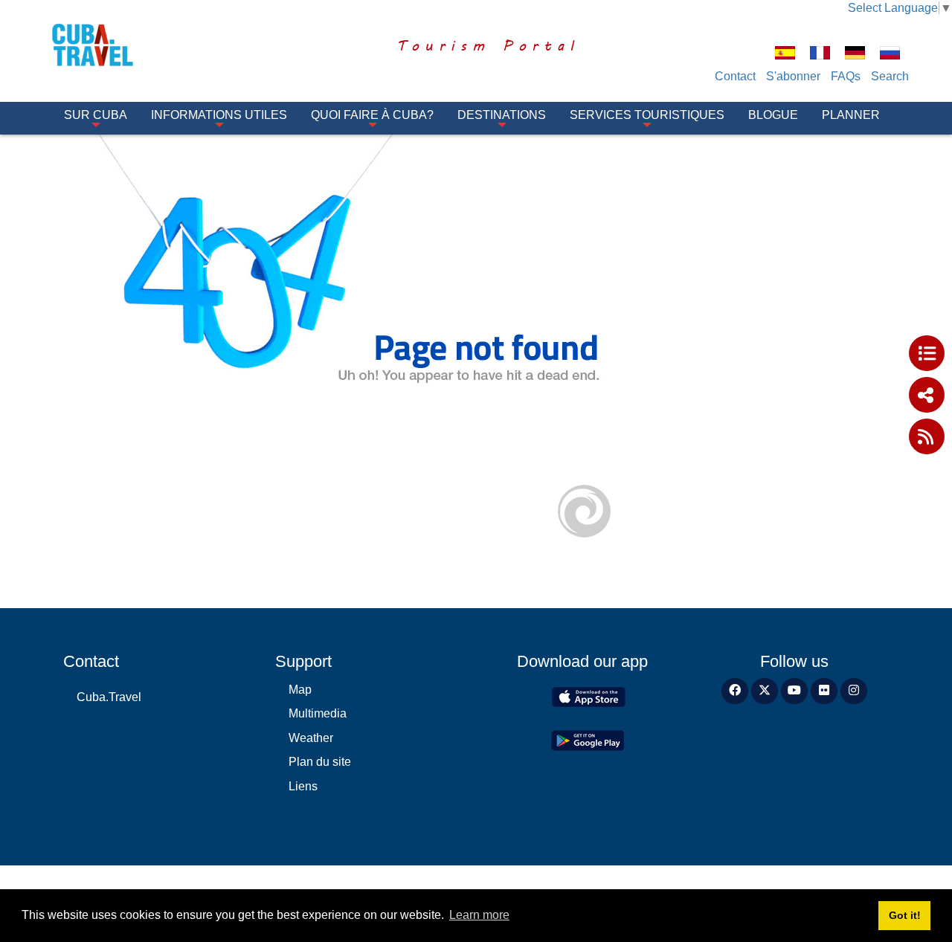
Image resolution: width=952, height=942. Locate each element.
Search (890, 76)
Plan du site (320, 761)
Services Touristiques (647, 115)
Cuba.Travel (109, 697)
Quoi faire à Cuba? (372, 115)
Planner (851, 115)
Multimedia (318, 713)
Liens (303, 786)
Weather (311, 738)
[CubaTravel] (113, 45)
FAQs (846, 76)
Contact (735, 76)
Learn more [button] (479, 915)
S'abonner (793, 76)
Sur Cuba (95, 115)
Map (300, 689)
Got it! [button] (905, 915)
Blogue (773, 115)
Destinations (501, 115)
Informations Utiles (219, 115)
